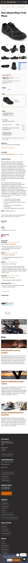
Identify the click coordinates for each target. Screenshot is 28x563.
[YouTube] (8, 488)
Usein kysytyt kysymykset (7, 473)
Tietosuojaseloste (6, 533)
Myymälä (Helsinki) (7, 124)
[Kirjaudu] (20, 2)
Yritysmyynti (5, 476)
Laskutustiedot (5, 480)
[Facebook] (2, 488)
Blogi (3, 542)
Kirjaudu (4, 526)
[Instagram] (5, 488)
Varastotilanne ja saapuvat (8, 147)
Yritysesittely (5, 553)
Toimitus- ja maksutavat (7, 514)
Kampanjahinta (6, 75)
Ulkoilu (8, 7)
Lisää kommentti (5, 291)
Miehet (3, 222)
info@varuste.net (5, 464)
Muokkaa (10, 560)
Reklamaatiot (5, 506)
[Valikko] (2, 2)
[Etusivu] (10, 2)
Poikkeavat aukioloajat (7, 454)
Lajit (3, 7)
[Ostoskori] (23, 2)
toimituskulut (17, 77)
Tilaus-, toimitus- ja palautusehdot (9, 517)
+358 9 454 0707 (8, 462)
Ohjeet (3, 510)
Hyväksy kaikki (16, 560)
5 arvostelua (19, 154)
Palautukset (4, 503)
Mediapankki (5, 549)
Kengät (13, 7)
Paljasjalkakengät (21, 7)
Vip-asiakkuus (5, 530)
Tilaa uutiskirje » (6, 493)
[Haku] (18, 2)
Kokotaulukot (5, 545)
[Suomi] (26, 2)
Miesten (4, 9)
